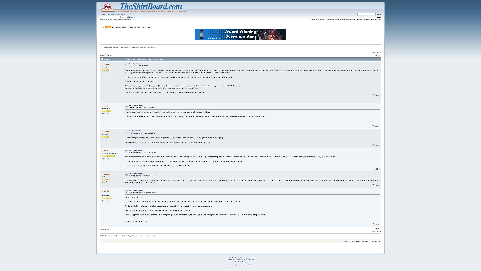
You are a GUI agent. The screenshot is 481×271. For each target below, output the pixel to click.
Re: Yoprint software (136, 105)
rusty (106, 106)
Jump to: (346, 241)
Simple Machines (249, 257)
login (116, 14)
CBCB (106, 191)
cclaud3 (107, 64)
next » (379, 52)
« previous (374, 52)
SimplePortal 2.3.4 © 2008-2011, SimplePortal (241, 259)
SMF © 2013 (239, 257)
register (122, 14)
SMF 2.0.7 (232, 257)
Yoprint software (134, 64)
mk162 (106, 150)
